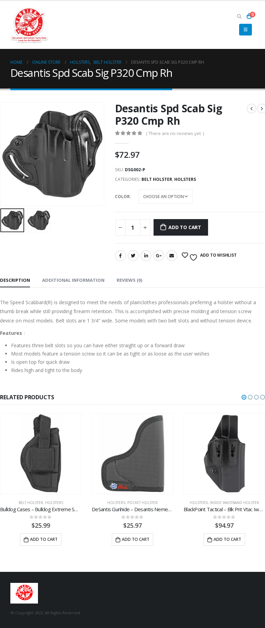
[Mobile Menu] (245, 29)
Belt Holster (156, 179)
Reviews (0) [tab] (129, 280)
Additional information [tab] (73, 280)
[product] (40, 453)
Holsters (185, 179)
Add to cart (184, 227)
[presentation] (8, 154)
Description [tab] (15, 280)
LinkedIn (145, 255)
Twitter (133, 255)
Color (122, 196)
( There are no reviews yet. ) (175, 133)
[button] (244, 397)
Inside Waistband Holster (234, 502)
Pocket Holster (142, 502)
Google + (158, 255)
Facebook (120, 255)
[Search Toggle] (239, 16)
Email (171, 255)
